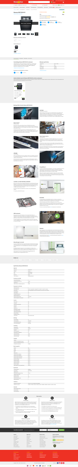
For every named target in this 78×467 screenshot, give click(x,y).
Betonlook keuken (16, 444)
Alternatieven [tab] (21, 58)
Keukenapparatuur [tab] (33, 7)
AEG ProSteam (42, 440)
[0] (63, 2)
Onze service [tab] (30, 58)
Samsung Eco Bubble (42, 441)
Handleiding (17, 72)
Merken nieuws (42, 434)
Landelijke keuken (16, 442)
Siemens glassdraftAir (43, 442)
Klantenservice (16, 452)
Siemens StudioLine (42, 446)
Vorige (15, 9)
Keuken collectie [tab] (16, 7)
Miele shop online (29, 446)
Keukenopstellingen (16, 438)
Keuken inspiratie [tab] (22, 7)
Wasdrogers (28, 437)
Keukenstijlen (15, 437)
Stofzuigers (28, 438)
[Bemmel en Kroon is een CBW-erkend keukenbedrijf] (49, 465)
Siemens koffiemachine (43, 445)
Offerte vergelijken (16, 445)
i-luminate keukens (16, 441)
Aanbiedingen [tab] (51, 7)
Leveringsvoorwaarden (17, 446)
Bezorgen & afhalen (16, 454)
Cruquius (28, 452)
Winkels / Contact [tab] (58, 7)
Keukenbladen (15, 439)
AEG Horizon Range (42, 437)
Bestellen (15, 453)
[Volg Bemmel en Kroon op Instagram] (59, 463)
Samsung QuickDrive (42, 443)
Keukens (15, 434)
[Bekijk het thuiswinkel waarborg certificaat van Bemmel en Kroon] (53, 2)
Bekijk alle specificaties (43, 70)
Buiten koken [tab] (46, 7)
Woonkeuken (15, 443)
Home (18, 9)
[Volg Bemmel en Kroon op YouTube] (61, 463)
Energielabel (24, 72)
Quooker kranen (29, 439)
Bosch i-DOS (41, 439)
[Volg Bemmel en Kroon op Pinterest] (63, 463)
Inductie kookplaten (29, 441)
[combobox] (39, 2)
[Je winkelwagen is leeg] (63, 2)
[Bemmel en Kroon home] (18, 2)
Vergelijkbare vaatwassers (17, 53)
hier (49, 235)
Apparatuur (28, 434)
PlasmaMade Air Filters (43, 444)
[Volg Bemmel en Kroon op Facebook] (58, 463)
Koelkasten (28, 442)
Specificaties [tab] (26, 58)
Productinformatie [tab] (16, 58)
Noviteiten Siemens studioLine (44, 438)
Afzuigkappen (28, 443)
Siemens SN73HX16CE (17, 90)
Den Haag (41, 452)
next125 (15, 440)
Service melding (58, 0)
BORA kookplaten (29, 445)
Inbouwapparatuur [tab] (40, 7)
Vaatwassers (28, 9)
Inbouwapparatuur (22, 9)
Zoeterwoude (55, 452)
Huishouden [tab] (28, 7)
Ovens (27, 444)
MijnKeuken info (62, 0)
